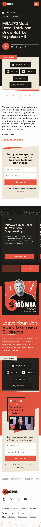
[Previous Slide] (11, 268)
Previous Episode (12, 96)
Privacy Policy (23, 513)
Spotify (14, 71)
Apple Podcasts (22, 65)
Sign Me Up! (20, 182)
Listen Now (18, 256)
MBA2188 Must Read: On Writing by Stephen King (18, 228)
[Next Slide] (30, 268)
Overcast (22, 78)
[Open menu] (36, 4)
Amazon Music (23, 85)
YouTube (30, 71)
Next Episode (29, 96)
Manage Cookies (8, 517)
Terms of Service (8, 513)
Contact (33, 517)
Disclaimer (22, 517)
